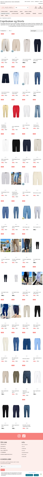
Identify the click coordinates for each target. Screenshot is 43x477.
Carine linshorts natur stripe (4, 60)
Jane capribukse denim (15, 227)
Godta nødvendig (29, 475)
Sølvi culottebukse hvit (27, 193)
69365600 (4, 452)
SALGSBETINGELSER (25, 452)
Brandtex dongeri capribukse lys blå (26, 425)
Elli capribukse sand (4, 358)
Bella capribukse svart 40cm (36, 325)
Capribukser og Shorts (5, 13)
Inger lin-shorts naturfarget (15, 60)
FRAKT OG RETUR (27, 1)
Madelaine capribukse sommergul (3, 126)
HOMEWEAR (28, 13)
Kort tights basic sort (36, 260)
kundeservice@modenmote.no (6, 454)
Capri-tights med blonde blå (5, 325)
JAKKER (22, 13)
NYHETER (40, 13)
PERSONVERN (24, 454)
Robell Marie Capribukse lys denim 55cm (15, 194)
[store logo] (7, 7)
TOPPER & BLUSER (4, 11)
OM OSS (32, 1)
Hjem (1, 18)
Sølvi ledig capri (26, 227)
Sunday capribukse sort (27, 260)
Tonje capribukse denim (37, 93)
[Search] (27, 7)
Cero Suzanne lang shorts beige (27, 60)
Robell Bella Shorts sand (37, 160)
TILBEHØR (34, 13)
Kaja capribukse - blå (16, 425)
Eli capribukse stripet (4, 227)
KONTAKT (41, 1)
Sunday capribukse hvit (5, 260)
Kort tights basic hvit (15, 293)
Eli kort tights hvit (36, 227)
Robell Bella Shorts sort (16, 160)
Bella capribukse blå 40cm (15, 325)
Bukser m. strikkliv (28, 11)
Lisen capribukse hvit (26, 125)
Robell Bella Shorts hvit (5, 193)
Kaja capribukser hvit (36, 391)
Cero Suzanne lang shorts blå (37, 60)
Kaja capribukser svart (5, 425)
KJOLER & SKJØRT (15, 13)
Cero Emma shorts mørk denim (5, 93)
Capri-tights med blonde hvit (37, 293)
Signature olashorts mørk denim (26, 392)
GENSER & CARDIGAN (14, 11)
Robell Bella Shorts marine (26, 160)
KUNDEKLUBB (40, 3)
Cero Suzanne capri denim (15, 93)
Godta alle (36, 475)
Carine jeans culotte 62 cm (36, 125)
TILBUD (2, 15)
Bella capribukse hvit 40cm (4, 160)
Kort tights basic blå (4, 293)
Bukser (21, 11)
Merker (6, 15)
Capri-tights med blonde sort (26, 293)
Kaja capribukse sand (4, 391)
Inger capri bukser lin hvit (26, 93)
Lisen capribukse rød (15, 127)
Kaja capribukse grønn (15, 391)
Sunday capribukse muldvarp (16, 260)
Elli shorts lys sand (37, 193)
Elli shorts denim (26, 358)
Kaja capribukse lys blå (37, 358)
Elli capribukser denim (15, 358)
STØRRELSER (37, 1)
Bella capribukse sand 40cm (26, 325)
